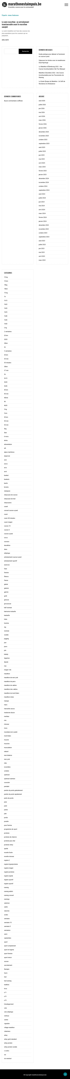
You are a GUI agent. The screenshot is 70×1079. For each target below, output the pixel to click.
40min (6, 398)
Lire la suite (5, 40)
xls (5, 1055)
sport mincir (8, 957)
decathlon (7, 545)
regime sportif (8, 884)
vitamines (7, 1031)
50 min (6, 421)
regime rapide (8, 876)
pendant (6, 786)
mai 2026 (42, 112)
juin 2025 (41, 155)
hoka (5, 619)
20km (6, 343)
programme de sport (10, 829)
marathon (7, 674)
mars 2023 (42, 260)
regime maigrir (8, 868)
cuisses (6, 541)
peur (5, 802)
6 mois (6, 436)
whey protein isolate (10, 1047)
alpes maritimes (9, 452)
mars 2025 (42, 167)
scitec (6, 915)
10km (6, 289)
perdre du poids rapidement (13, 794)
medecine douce (9, 712)
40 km (6, 390)
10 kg (6, 277)
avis (5, 467)
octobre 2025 (43, 139)
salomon (7, 903)
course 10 (7, 526)
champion (7, 491)
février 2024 (43, 217)
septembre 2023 (44, 237)
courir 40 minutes (9, 518)
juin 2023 (41, 248)
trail (5, 977)
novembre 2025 (44, 136)
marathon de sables (10, 685)
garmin (6, 592)
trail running (7, 981)
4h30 (5, 405)
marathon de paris (9, 681)
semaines (7, 930)
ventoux (6, 1016)
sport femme (8, 953)
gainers (6, 588)
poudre (6, 821)
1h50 (5, 324)
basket (6, 475)
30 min (6, 359)
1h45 (5, 320)
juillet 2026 (42, 105)
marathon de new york (11, 677)
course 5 (7, 530)
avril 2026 (42, 116)
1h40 (5, 316)
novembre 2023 (44, 229)
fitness (6, 576)
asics (6, 464)
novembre (7, 767)
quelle (6, 848)
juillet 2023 (42, 244)
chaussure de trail (9, 499)
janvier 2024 (42, 221)
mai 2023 (42, 252)
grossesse (7, 604)
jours (5, 646)
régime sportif (8, 880)
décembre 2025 (44, 132)
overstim (7, 782)
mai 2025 (42, 159)
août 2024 (42, 194)
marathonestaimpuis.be (24, 3)
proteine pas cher (9, 841)
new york (7, 759)
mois (5, 728)
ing (5, 627)
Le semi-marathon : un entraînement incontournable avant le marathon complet (15, 24)
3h (5, 374)
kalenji (6, 654)
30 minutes (7, 363)
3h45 (5, 386)
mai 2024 (42, 206)
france (6, 580)
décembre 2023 (44, 225)
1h (5, 296)
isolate (6, 635)
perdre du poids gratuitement (13, 790)
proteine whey (8, 845)
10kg (5, 285)
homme (6, 623)
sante (6, 907)
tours (5, 973)
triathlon (6, 985)
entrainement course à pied (12, 557)
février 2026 (43, 124)
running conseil (9, 895)
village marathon (9, 1027)
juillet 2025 (42, 151)
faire (5, 569)
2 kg (5, 328)
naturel (6, 751)
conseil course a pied (11, 510)
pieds (6, 810)
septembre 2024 (44, 190)
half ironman (8, 608)
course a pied (8, 534)
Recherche (25, 51)
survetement (8, 965)
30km (6, 366)
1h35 (5, 312)
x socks (6, 1051)
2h (5, 347)
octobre (6, 771)
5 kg (5, 409)
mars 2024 (42, 213)
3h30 (5, 382)
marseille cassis (9, 709)
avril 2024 (42, 209)
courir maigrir (8, 522)
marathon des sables (11, 689)
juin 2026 (41, 108)
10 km (6, 281)
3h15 (5, 378)
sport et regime (9, 950)
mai (5, 666)
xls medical (7, 1058)
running (6, 887)
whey (5, 1035)
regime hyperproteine (11, 864)
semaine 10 (8, 922)
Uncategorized (8, 1004)
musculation (8, 747)
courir (6, 514)
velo (5, 1008)
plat (5, 813)
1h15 (5, 300)
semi (5, 934)
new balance (8, 755)
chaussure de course (10, 495)
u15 (5, 1000)
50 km (6, 417)
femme (6, 572)
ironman (6, 631)
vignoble (7, 1023)
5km (5, 433)
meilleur (6, 716)
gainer (6, 584)
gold (5, 596)
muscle (6, 740)
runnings (6, 899)
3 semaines (8, 351)
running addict (8, 891)
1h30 (5, 308)
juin (5, 650)
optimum (7, 775)
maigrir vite (7, 670)
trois (5, 988)
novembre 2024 (44, 182)
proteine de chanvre (10, 837)
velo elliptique (8, 1012)
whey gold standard (10, 1039)
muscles (7, 743)
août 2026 (42, 101)
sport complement (10, 946)
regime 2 (7, 860)
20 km (6, 335)
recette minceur (9, 856)
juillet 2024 (42, 198)
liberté (6, 662)
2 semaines (8, 331)
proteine (6, 833)
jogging (6, 639)
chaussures (7, 503)
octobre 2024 (43, 186)
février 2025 (43, 171)
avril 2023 (42, 256)
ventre (6, 1020)
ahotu (6, 440)
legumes (7, 658)
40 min (6, 394)
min (5, 720)
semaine (7, 918)
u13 (5, 996)
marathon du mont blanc (11, 693)
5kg (5, 429)
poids (6, 817)
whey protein (8, 1043)
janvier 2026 (42, 128)
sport (5, 942)
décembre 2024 (44, 178)
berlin (6, 483)
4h (5, 401)
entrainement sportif (10, 561)
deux (5, 549)
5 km (5, 413)
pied (5, 806)
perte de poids (8, 798)
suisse (6, 961)
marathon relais (9, 697)
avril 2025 (42, 163)
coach (6, 506)
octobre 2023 (43, 233)
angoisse (7, 456)
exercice (7, 565)
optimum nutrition (9, 779)
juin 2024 (41, 202)
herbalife (7, 615)
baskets (6, 479)
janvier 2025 (42, 174)
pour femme (8, 825)
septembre (7, 938)
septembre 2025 (44, 143)
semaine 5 (7, 926)
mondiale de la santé (10, 732)
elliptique (7, 553)
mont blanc (7, 736)
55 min (6, 425)
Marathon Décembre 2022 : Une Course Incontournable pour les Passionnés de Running (51, 75)
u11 (5, 992)
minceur (6, 724)
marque (6, 701)
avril (5, 471)
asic (5, 460)
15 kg (6, 293)
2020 (5, 339)
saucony (6, 911)
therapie (6, 969)
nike (5, 763)
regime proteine (9, 872)
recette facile (8, 852)
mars (5, 705)
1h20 (5, 304)
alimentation (8, 444)
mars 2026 (42, 120)
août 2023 (42, 241)
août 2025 (42, 147)
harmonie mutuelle (10, 611)
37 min (6, 370)
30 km (6, 355)
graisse (6, 600)
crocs (6, 537)
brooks (6, 487)
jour (5, 642)
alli (5, 448)
